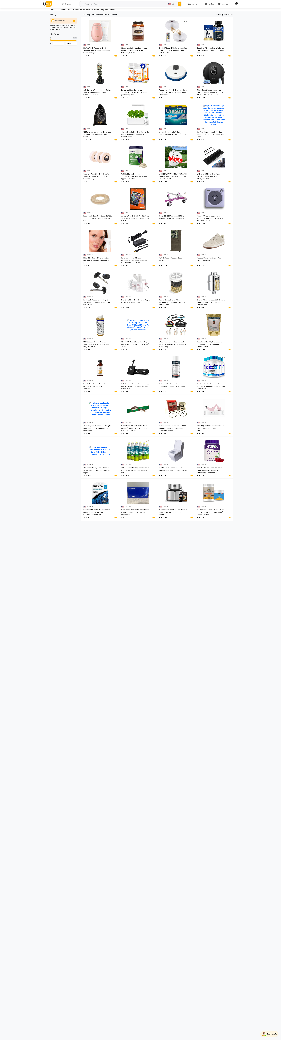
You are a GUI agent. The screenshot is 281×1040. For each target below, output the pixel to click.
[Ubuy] (47, 4)
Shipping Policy (55, 29)
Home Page (54, 10)
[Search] (179, 4)
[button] (194, 4)
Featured (227, 15)
